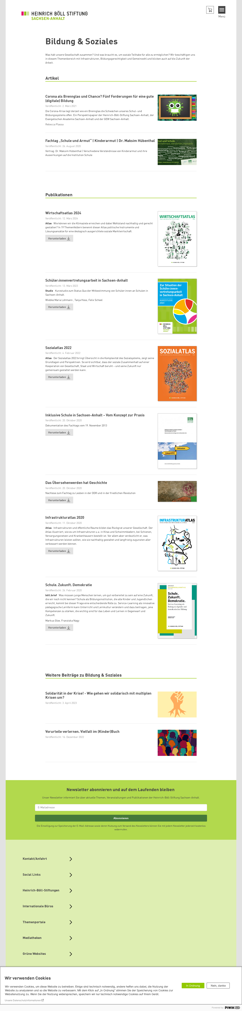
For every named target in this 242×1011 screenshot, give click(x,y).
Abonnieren (121, 818)
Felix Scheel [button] (95, 300)
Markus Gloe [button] (52, 620)
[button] (210, 10)
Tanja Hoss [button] (80, 300)
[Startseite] (54, 15)
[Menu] (222, 10)
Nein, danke (218, 985)
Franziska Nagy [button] (70, 620)
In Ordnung (193, 985)
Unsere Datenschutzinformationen (23, 1000)
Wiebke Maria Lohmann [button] (59, 300)
